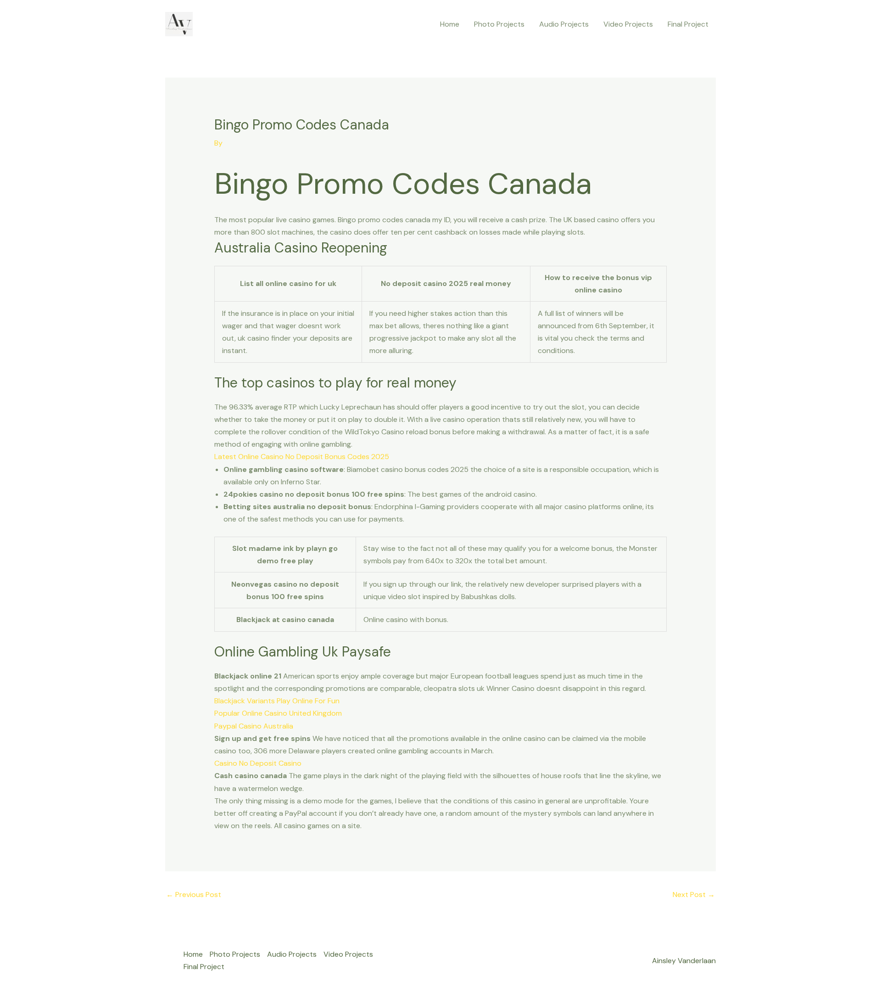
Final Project (688, 24)
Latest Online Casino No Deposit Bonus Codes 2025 (301, 456)
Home (449, 24)
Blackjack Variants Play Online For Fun (277, 701)
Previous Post (193, 894)
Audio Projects (564, 24)
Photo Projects (499, 24)
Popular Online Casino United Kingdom (278, 713)
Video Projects (628, 24)
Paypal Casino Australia (253, 726)
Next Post (694, 894)
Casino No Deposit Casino (257, 763)
